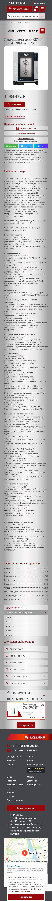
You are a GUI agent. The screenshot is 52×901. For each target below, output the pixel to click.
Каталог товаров (24, 22)
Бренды (10, 792)
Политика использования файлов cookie (24, 890)
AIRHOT (9, 635)
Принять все (26, 896)
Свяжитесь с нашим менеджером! (26, 139)
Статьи (10, 796)
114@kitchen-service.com (26, 133)
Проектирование (15, 800)
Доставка (32, 780)
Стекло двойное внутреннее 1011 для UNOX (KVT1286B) (31, 706)
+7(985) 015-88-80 (28, 128)
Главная (10, 22)
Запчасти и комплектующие (15, 116)
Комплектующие (35, 764)
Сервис (31, 760)
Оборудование (14, 756)
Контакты (11, 788)
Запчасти (11, 760)
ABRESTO (10, 626)
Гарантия (33, 30)
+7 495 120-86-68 (16, 2)
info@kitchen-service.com (24, 750)
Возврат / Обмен (15, 784)
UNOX (8, 617)
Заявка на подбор (26, 807)
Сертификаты (34, 784)
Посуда (10, 764)
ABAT (8, 621)
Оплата (21, 30)
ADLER (8, 630)
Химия (30, 756)
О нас (11, 30)
